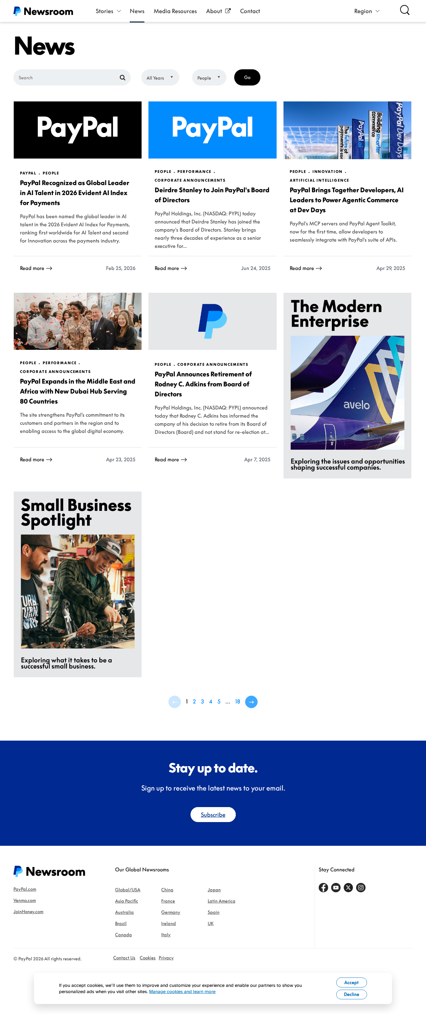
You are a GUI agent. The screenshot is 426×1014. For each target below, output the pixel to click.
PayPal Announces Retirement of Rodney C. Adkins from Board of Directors (203, 384)
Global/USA (127, 889)
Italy (166, 934)
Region (363, 10)
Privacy (166, 957)
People (204, 78)
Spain (214, 912)
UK (211, 923)
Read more (32, 268)
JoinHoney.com (28, 911)
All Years (155, 78)
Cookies (148, 957)
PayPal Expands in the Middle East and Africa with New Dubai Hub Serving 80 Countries (77, 391)
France (168, 901)
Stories (104, 10)
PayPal (28, 173)
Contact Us (124, 957)
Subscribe (213, 814)
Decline (351, 994)
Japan (214, 889)
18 (237, 701)
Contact (250, 10)
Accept (351, 982)
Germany (170, 912)
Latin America (221, 901)
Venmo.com (24, 900)
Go (247, 77)
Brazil (121, 923)
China (167, 889)
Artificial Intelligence (319, 180)
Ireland (168, 923)
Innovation (327, 171)
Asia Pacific (126, 901)
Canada (123, 934)
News (137, 10)
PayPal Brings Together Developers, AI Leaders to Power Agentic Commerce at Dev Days (347, 199)
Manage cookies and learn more (182, 991)
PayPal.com (24, 889)
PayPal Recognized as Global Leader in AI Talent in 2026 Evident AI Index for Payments (74, 192)
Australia (124, 912)
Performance (194, 171)
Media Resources (175, 10)
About (214, 10)
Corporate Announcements (190, 180)
